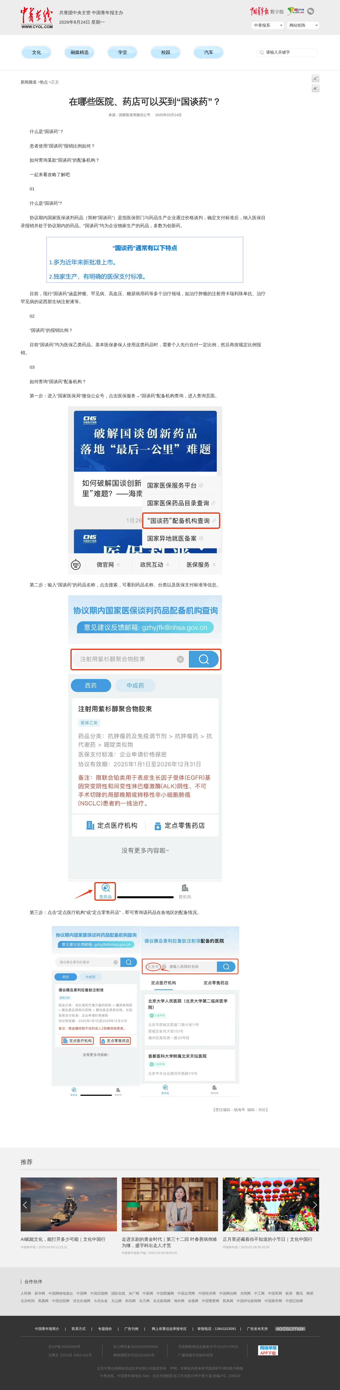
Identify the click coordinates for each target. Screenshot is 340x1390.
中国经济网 (207, 1293)
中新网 (148, 1293)
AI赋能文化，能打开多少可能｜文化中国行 (63, 1239)
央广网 (134, 1293)
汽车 (208, 52)
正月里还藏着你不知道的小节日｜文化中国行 (267, 1239)
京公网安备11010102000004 (135, 1347)
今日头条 (101, 1301)
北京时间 (28, 1301)
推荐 (27, 1162)
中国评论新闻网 (249, 1301)
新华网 (40, 1293)
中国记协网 (294, 1301)
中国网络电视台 (61, 1293)
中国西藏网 (165, 1293)
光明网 (245, 1293)
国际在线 (118, 1293)
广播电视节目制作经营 (195, 1355)
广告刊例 (131, 1329)
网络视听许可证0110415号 (134, 1355)
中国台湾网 (186, 1293)
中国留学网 (273, 1301)
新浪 (288, 1293)
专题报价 (105, 1329)
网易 (309, 1293)
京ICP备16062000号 (64, 1347)
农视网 (193, 1301)
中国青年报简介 (47, 1329)
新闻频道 (29, 82)
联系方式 (79, 1329)
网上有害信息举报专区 (169, 1329)
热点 (44, 82)
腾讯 (299, 1293)
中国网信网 (228, 1293)
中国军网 (275, 1293)
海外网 (179, 1301)
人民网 (26, 1293)
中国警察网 (210, 1301)
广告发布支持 (257, 1329)
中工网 (259, 1293)
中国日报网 (99, 1293)
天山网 (116, 1301)
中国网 (81, 1293)
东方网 (144, 1301)
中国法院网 (60, 1301)
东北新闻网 (161, 1301)
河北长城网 (81, 1301)
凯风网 (228, 1301)
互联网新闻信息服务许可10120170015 (208, 1347)
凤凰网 (43, 1301)
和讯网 (130, 1301)
